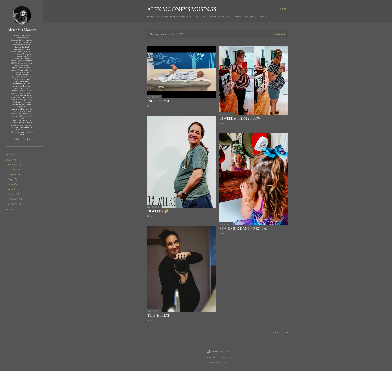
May (12, 184)
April (12, 189)
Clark (212, 16)
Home (151, 16)
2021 (11, 159)
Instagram (225, 16)
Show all (279, 34)
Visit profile (21, 138)
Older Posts (280, 332)
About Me (162, 16)
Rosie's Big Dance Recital (243, 228)
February (14, 199)
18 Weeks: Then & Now (239, 118)
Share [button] (149, 106)
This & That (158, 315)
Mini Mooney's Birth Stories (188, 16)
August (13, 174)
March (13, 194)
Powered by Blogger (220, 351)
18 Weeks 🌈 (157, 211)
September (15, 169)
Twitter (238, 16)
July (12, 179)
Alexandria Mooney (22, 29)
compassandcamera (226, 357)
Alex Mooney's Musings (181, 9)
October (14, 164)
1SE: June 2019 (159, 101)
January (14, 203)
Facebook (251, 16)
